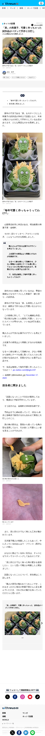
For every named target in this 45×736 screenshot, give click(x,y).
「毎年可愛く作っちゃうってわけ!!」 (23, 100)
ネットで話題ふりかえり (18, 77)
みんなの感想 (38, 25)
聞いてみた (6, 77)
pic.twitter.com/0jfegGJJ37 (24, 370)
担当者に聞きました (17, 104)
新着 (4, 8)
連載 (21, 8)
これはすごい (31, 77)
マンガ (12, 8)
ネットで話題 (32, 8)
